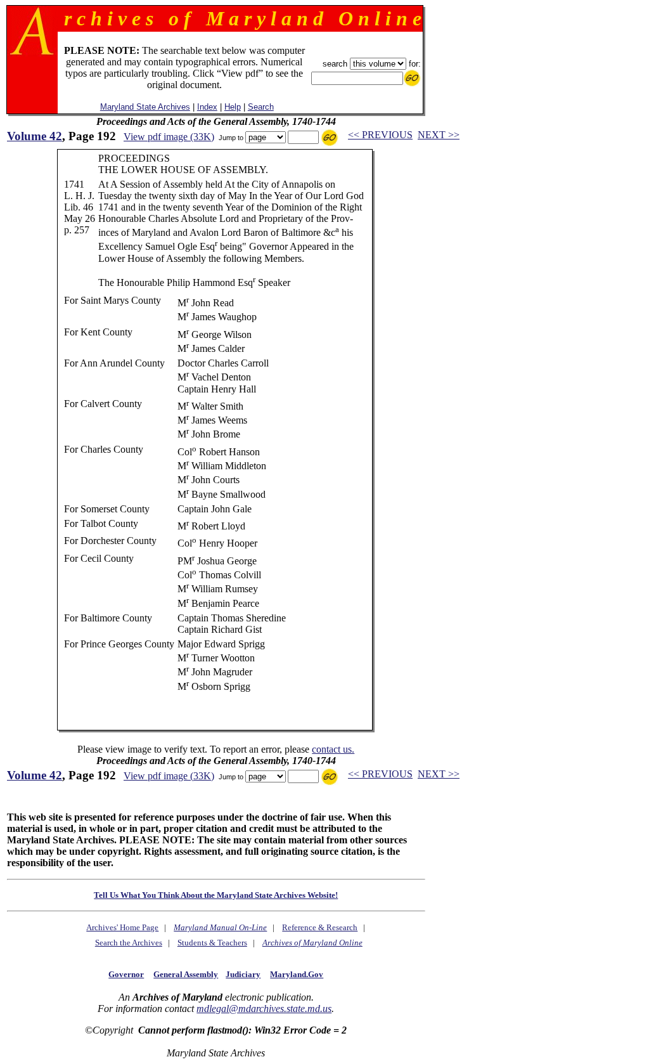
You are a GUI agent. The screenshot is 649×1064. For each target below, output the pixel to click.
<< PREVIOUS (380, 134)
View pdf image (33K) (169, 136)
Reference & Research (319, 927)
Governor (126, 974)
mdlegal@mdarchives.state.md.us (263, 1008)
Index (207, 107)
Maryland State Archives (145, 107)
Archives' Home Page (122, 927)
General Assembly (185, 974)
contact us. (333, 749)
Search (261, 107)
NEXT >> (438, 134)
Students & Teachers (212, 942)
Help (232, 107)
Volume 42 (34, 136)
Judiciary (243, 974)
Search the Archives (128, 942)
